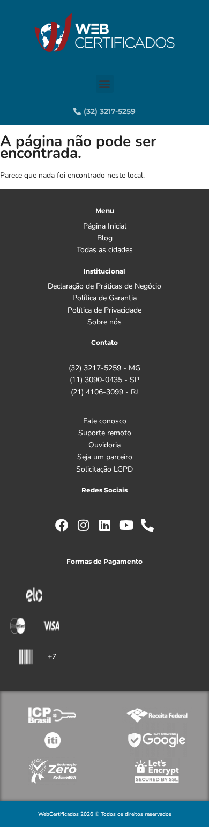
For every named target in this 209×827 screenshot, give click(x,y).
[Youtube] (126, 525)
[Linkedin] (104, 525)
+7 (52, 656)
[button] (105, 84)
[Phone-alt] (147, 525)
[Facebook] (61, 525)
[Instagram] (83, 525)
